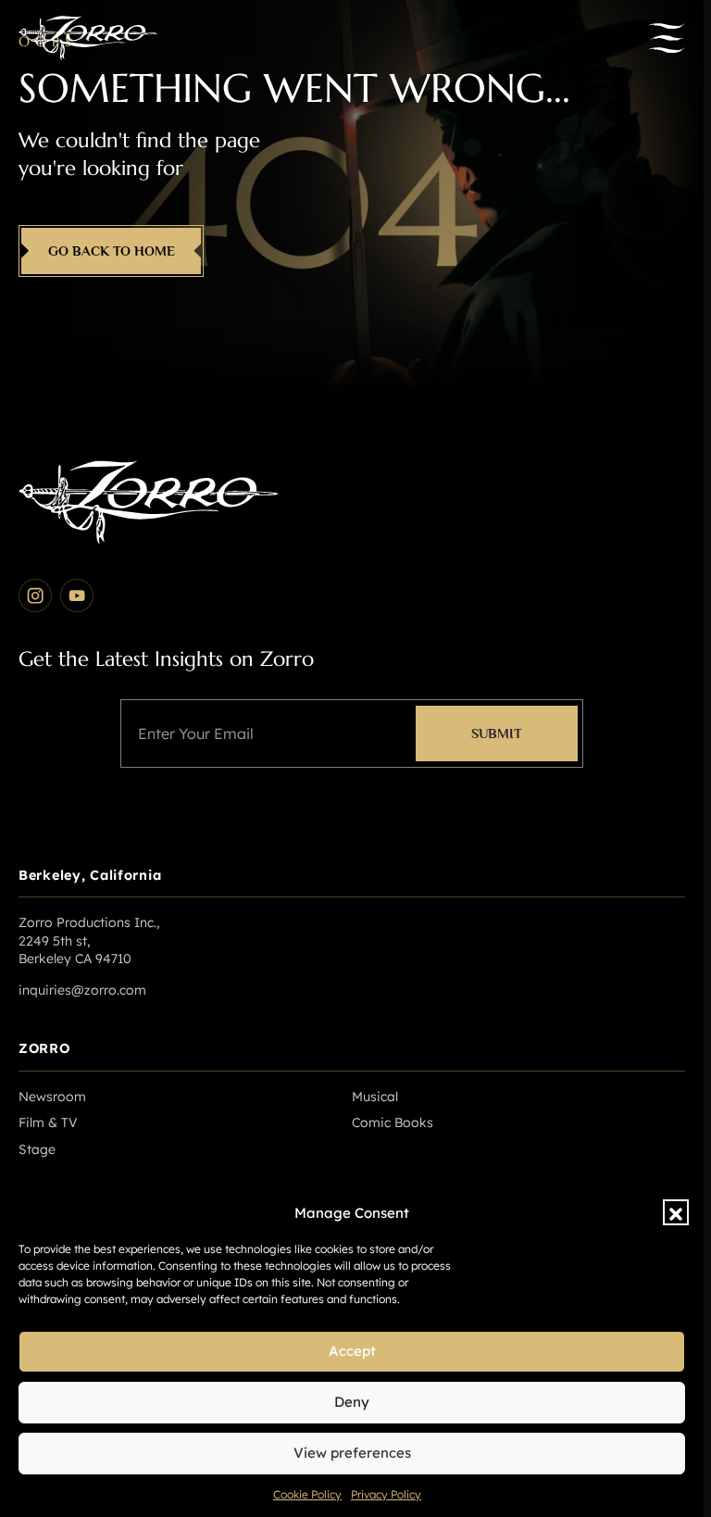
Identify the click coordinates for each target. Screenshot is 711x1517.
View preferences (352, 1452)
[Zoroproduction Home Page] (88, 38)
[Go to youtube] (77, 595)
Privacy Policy (386, 1494)
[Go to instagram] (35, 595)
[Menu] (666, 37)
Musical (375, 1096)
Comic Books (392, 1122)
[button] (676, 1212)
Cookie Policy (307, 1494)
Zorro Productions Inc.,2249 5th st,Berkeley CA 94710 (89, 940)
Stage (37, 1149)
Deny (351, 1401)
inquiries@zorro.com (82, 990)
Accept (352, 1351)
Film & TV (48, 1122)
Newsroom (52, 1096)
